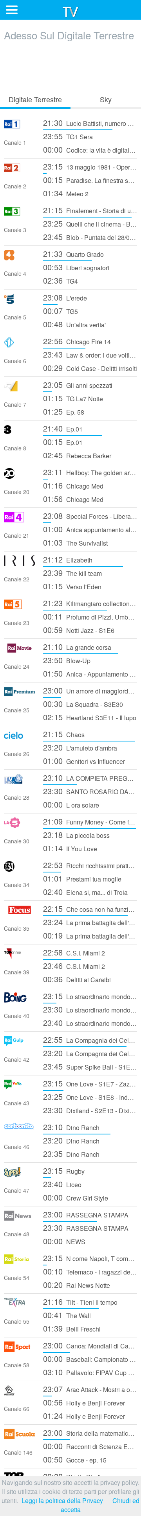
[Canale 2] (19, 170)
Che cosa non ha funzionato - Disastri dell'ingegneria (90, 908)
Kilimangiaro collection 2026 (90, 603)
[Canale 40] (19, 1000)
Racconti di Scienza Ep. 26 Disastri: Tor (90, 1445)
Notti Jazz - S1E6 (78, 629)
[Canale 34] (19, 869)
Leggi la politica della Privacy (62, 1500)
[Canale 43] (19, 1087)
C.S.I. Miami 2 (74, 952)
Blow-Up (66, 660)
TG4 (60, 280)
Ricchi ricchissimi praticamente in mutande (90, 865)
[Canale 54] (19, 1262)
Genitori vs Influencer (84, 760)
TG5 (60, 310)
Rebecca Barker (77, 455)
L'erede (65, 297)
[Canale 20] (19, 476)
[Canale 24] (19, 650)
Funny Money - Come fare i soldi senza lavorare (90, 821)
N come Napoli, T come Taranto (90, 1257)
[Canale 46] (19, 1131)
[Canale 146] (19, 1436)
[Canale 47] (19, 1174)
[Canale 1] (19, 126)
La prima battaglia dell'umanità (90, 922)
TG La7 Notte (73, 398)
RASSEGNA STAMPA (85, 1214)
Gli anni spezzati (77, 384)
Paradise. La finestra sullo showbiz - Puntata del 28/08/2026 (90, 179)
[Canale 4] (19, 257)
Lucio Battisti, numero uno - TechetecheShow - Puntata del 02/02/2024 (90, 122)
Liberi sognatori (76, 267)
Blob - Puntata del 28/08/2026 (90, 236)
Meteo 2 (66, 193)
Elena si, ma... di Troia (85, 891)
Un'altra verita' (74, 324)
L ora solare (71, 804)
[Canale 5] (19, 301)
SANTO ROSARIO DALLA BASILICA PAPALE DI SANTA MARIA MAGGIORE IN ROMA (90, 791)
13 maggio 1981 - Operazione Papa (90, 166)
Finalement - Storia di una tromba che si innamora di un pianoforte (90, 210)
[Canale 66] (19, 1393)
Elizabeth (67, 559)
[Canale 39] (19, 956)
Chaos (64, 734)
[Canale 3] (19, 214)
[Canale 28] (19, 781)
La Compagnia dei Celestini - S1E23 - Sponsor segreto (90, 1039)
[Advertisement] (70, 65)
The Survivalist (75, 542)
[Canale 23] (19, 607)
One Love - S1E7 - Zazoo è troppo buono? (90, 1083)
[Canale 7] (19, 388)
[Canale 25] (19, 694)
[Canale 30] (19, 825)
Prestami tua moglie (82, 878)
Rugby (64, 1170)
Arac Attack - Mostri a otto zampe (90, 1388)
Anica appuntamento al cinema (90, 529)
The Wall (67, 1315)
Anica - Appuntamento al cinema (90, 673)
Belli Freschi (72, 1328)
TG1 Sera (68, 136)
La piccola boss (76, 834)
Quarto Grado (73, 253)
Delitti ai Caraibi (77, 979)
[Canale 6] (19, 345)
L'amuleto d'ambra (80, 747)
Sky (106, 99)
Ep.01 (63, 428)
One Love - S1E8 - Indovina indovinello (90, 1096)
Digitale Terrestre (35, 99)
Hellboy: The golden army (90, 472)
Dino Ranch (71, 1126)
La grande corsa (77, 646)
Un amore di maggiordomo (90, 690)
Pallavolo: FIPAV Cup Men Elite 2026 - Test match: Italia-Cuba (90, 1372)
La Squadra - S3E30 (83, 703)
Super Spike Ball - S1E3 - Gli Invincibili (90, 1066)
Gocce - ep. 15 (75, 1459)
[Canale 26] (19, 738)
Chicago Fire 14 (77, 341)
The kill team (72, 572)
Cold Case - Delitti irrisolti (90, 367)
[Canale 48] (19, 1218)
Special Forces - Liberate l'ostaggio (90, 515)
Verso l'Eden (72, 586)
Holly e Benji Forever (84, 1402)
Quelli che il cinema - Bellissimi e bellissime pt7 (90, 223)
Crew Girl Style (75, 1197)
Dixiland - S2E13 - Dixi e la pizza (90, 1110)
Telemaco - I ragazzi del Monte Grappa (90, 1271)
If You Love (70, 848)
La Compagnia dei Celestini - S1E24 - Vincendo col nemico (90, 1053)
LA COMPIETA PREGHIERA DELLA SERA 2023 (90, 777)
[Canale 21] (19, 519)
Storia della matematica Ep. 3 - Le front (90, 1432)
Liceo (62, 1184)
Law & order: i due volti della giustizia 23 (90, 354)
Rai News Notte (76, 1284)
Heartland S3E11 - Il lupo (89, 717)
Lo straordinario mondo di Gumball (90, 995)
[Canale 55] (19, 1305)
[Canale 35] (19, 912)
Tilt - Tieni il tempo (80, 1301)
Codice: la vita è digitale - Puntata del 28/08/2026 (90, 149)
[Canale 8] (19, 432)
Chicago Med (73, 485)
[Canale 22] (19, 563)
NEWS (64, 1241)
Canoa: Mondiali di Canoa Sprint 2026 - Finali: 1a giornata (90, 1345)
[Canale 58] (19, 1349)
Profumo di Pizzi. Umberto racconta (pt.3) (90, 616)
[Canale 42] (19, 1043)
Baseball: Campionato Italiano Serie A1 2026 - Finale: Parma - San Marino (90, 1358)
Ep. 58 (63, 411)
